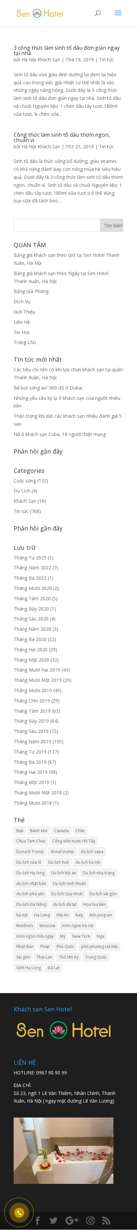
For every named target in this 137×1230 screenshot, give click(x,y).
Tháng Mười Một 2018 (38, 792)
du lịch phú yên (30, 894)
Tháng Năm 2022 (32, 567)
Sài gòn (23, 957)
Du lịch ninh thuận (69, 883)
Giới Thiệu (24, 312)
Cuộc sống (25, 480)
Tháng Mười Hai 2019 (37, 670)
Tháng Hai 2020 (31, 649)
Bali (19, 830)
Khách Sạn (25, 501)
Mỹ (63, 936)
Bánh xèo (39, 830)
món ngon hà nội (77, 925)
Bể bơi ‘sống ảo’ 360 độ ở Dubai (48, 388)
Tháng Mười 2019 (33, 690)
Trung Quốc (96, 957)
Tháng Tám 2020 (32, 598)
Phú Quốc (65, 946)
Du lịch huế (58, 862)
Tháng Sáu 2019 (31, 731)
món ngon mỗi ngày (35, 936)
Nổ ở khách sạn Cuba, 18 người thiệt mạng (60, 434)
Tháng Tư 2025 (30, 557)
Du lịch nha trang (98, 873)
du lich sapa (92, 851)
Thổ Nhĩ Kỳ (68, 957)
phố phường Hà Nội (99, 946)
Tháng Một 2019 (31, 782)
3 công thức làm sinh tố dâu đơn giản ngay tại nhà (67, 50)
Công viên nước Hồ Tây (73, 841)
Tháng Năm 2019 (32, 741)
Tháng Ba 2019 (30, 762)
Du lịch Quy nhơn (67, 894)
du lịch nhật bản (31, 883)
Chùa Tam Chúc (31, 841)
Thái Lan (44, 957)
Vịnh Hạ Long (28, 968)
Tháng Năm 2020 (32, 629)
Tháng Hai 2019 (31, 772)
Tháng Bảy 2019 (31, 721)
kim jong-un (101, 915)
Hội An (63, 915)
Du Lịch (22, 490)
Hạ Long (42, 915)
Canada (61, 830)
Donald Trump (30, 851)
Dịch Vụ (22, 301)
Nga (100, 936)
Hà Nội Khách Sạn (41, 59)
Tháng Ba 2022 (30, 578)
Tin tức (106, 59)
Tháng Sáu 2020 (31, 618)
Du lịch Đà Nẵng (31, 904)
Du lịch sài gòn (103, 894)
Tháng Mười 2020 (33, 588)
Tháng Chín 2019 (32, 700)
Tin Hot (22, 332)
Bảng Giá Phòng (31, 291)
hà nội (22, 915)
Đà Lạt (54, 968)
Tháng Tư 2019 (30, 752)
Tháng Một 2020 (31, 660)
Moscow (47, 925)
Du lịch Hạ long (30, 873)
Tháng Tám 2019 (32, 711)
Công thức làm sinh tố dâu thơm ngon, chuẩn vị (62, 137)
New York (81, 936)
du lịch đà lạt (64, 904)
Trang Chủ (25, 342)
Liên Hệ (22, 322)
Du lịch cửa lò (29, 862)
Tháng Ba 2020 (30, 639)
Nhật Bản (25, 946)
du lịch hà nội (87, 862)
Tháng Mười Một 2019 (38, 680)
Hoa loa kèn (94, 904)
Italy (79, 915)
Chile (80, 830)
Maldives (24, 925)
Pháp (45, 946)
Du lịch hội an (63, 873)
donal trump (62, 851)
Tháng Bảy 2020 (31, 609)
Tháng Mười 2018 (33, 803)
